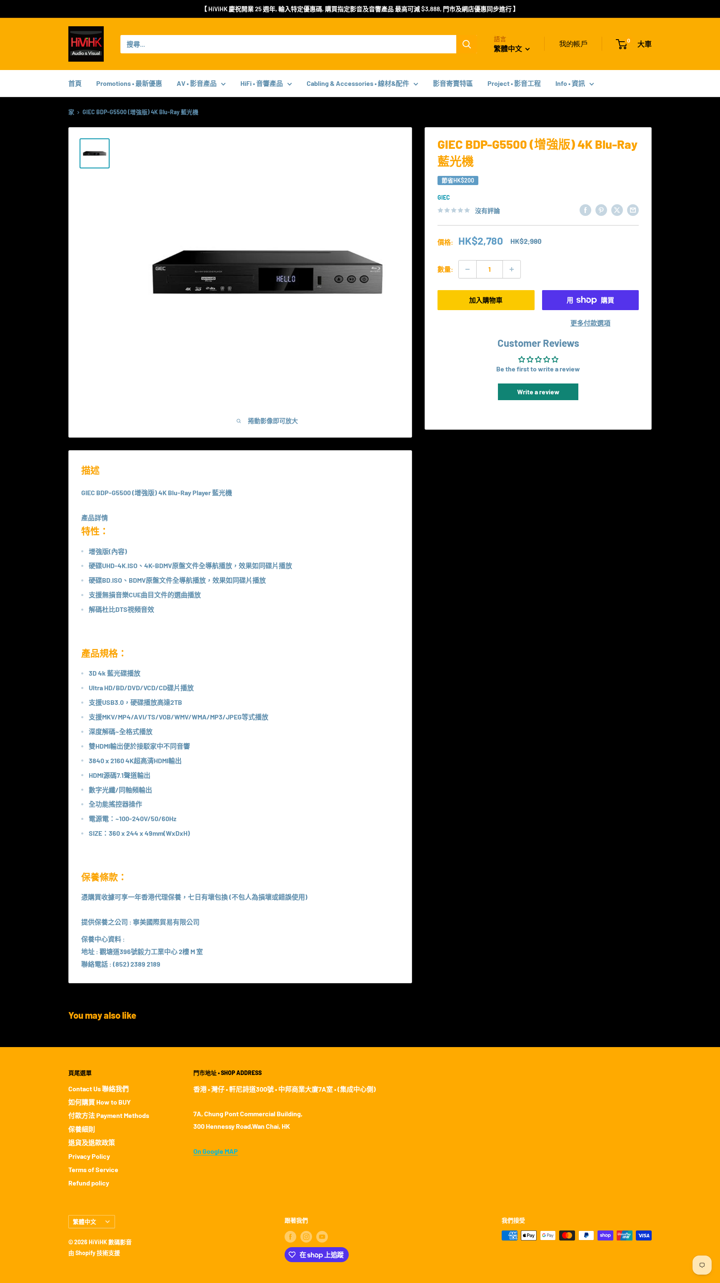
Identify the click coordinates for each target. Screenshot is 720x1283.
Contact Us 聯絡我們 (98, 1089)
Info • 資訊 (570, 83)
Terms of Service (93, 1169)
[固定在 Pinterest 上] (601, 209)
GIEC (444, 197)
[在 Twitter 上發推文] (617, 209)
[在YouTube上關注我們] (322, 1236)
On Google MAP (215, 1151)
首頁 (75, 83)
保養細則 (81, 1129)
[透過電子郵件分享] (633, 209)
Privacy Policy (89, 1156)
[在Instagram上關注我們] (306, 1236)
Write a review (538, 392)
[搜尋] (466, 44)
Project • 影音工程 (514, 83)
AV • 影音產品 (197, 83)
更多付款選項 (590, 323)
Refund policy (88, 1183)
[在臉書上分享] (585, 209)
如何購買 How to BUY (99, 1102)
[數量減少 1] (467, 269)
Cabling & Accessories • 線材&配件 (358, 83)
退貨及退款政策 (91, 1142)
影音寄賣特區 (453, 83)
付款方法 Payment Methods (108, 1115)
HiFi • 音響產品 (261, 83)
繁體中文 (84, 1221)
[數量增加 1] (511, 269)
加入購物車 (485, 300)
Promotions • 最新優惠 (129, 83)
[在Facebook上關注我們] (290, 1236)
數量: (445, 269)
